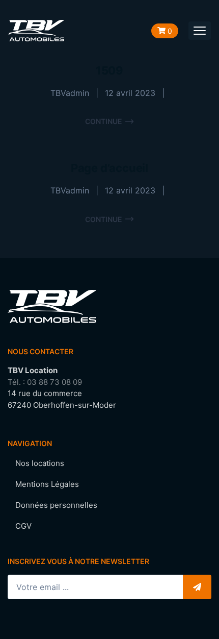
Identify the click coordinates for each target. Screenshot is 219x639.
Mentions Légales (47, 484)
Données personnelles (56, 505)
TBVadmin (69, 93)
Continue (103, 121)
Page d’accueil (109, 168)
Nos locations (39, 463)
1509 (109, 70)
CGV (23, 526)
